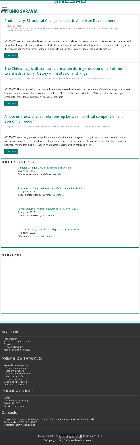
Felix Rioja (113, 28)
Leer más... (57, 174)
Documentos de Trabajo (16, 400)
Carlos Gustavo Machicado (71, 28)
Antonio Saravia (50, 28)
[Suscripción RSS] (138, 11)
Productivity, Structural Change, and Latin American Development (60, 20)
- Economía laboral (15, 28)
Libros (7, 397)
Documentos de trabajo (96, 28)
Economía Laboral (15, 370)
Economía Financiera (16, 379)
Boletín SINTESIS (13, 403)
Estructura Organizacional (17, 341)
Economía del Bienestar (18, 373)
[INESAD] (70, 2)
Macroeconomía (14, 376)
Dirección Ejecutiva (13, 347)
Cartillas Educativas (14, 406)
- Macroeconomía (34, 28)
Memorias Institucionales (17, 349)
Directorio (9, 344)
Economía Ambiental (16, 368)
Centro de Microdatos (15, 381)
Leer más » (11, 55)
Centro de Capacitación (16, 384)
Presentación (10, 338)
